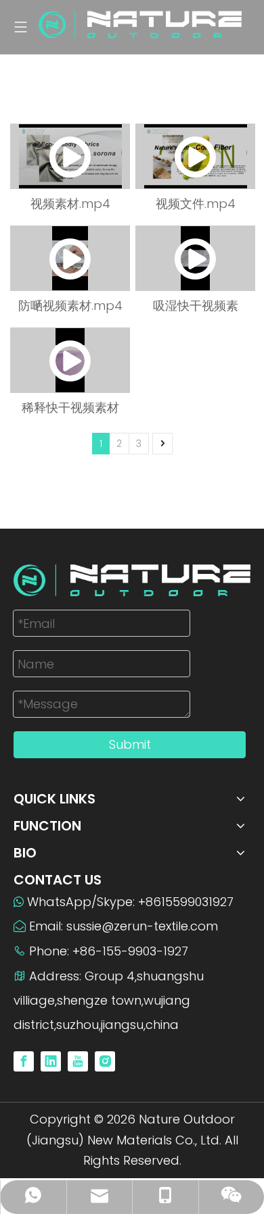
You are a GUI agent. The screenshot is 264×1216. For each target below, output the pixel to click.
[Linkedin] (51, 1061)
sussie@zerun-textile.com (142, 926)
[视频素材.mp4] (70, 156)
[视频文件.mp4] (195, 156)
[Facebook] (24, 1061)
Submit (130, 744)
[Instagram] (105, 1061)
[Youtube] (78, 1061)
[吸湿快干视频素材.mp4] (195, 258)
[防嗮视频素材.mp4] (70, 258)
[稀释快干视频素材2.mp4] (70, 360)
